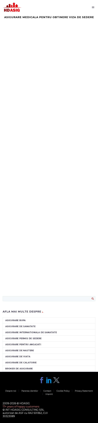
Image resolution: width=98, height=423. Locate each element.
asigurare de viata (17, 356)
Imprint (49, 394)
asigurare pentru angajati (23, 344)
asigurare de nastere (19, 350)
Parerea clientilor (29, 391)
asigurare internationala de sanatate (31, 332)
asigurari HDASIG (32, 10)
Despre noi (79, 10)
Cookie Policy (63, 391)
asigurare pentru (58, 10)
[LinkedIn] (49, 380)
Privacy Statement (84, 391)
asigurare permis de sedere (23, 338)
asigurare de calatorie (21, 362)
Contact (47, 391)
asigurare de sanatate (20, 326)
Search (92, 298)
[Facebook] (42, 380)
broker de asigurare (19, 368)
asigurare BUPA (15, 320)
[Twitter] (56, 380)
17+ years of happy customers (21, 406)
